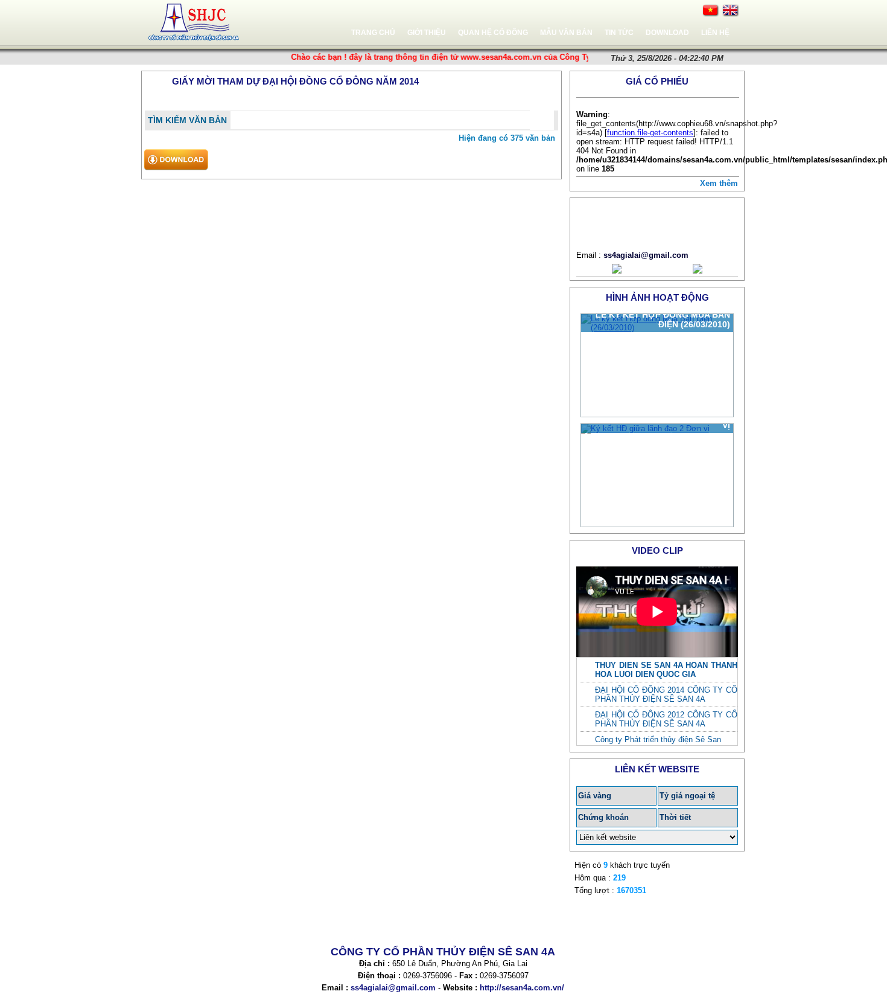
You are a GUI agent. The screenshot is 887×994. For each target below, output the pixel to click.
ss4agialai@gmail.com (645, 255)
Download (667, 32)
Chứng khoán (603, 817)
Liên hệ (715, 32)
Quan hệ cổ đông (493, 32)
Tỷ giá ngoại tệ (687, 795)
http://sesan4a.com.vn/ (522, 987)
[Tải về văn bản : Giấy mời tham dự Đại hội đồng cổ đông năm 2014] (176, 171)
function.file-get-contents (650, 132)
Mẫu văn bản (566, 32)
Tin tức (619, 32)
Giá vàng (594, 795)
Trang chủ (373, 32)
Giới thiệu (426, 32)
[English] (730, 10)
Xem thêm (719, 183)
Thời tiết (675, 817)
